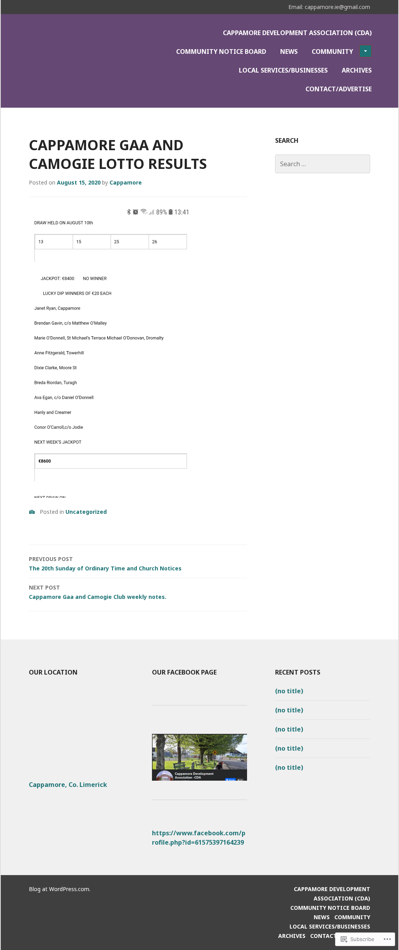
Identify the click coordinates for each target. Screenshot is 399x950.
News (289, 51)
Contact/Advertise (338, 89)
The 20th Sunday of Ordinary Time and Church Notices (105, 563)
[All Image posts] (32, 512)
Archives (357, 70)
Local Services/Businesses (283, 70)
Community (332, 51)
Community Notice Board (221, 51)
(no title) (289, 691)
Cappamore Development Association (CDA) (297, 32)
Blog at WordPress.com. (59, 889)
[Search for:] (322, 164)
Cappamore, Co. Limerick (68, 784)
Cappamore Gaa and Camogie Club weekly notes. (97, 592)
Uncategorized (86, 511)
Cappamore (125, 182)
